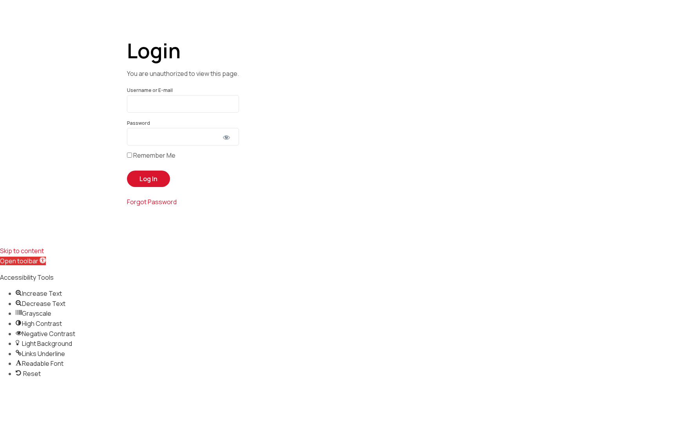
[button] (23, 261)
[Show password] (226, 137)
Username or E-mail (150, 90)
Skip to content (22, 250)
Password (138, 123)
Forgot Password (152, 202)
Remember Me (154, 155)
